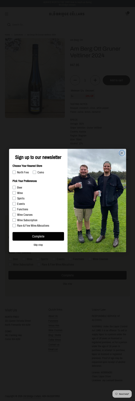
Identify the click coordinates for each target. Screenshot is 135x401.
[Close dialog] (122, 153)
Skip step (38, 245)
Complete (38, 236)
